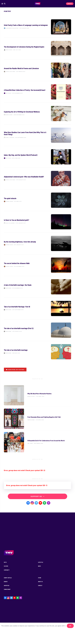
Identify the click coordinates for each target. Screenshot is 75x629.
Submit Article (8, 577)
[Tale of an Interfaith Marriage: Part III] (37, 308)
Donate (6, 581)
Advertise (6, 585)
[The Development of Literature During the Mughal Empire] (37, 48)
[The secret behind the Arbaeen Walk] (37, 265)
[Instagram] (32, 503)
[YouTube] (40, 503)
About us (40, 581)
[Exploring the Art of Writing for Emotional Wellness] (37, 113)
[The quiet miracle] (37, 200)
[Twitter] (36, 503)
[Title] (44, 503)
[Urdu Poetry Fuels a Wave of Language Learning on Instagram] (37, 27)
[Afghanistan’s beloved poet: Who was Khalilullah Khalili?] (37, 178)
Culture (6, 566)
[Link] (37, 3)
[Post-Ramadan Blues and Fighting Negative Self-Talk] (37, 419)
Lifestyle (40, 562)
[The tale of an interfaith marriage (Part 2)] (37, 330)
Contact (40, 585)
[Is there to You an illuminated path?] (37, 221)
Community (6, 570)
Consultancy (7, 589)
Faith (5, 562)
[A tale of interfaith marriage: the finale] (37, 286)
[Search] (4, 3)
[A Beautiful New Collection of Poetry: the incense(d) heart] (37, 91)
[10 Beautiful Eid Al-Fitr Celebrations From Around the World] (37, 442)
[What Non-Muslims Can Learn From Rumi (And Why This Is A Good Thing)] (37, 135)
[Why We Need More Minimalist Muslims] (37, 395)
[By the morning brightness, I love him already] (37, 243)
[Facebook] (28, 503)
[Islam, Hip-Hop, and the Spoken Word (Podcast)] (37, 156)
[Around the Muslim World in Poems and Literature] (37, 70)
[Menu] (2, 3)
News (39, 566)
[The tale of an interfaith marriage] (37, 351)
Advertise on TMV (37, 378)
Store (39, 577)
